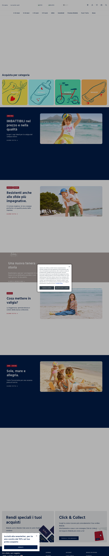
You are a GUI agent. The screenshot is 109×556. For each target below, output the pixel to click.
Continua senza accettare (69, 267)
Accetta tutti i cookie (62, 288)
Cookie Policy (59, 283)
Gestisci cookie (46, 288)
